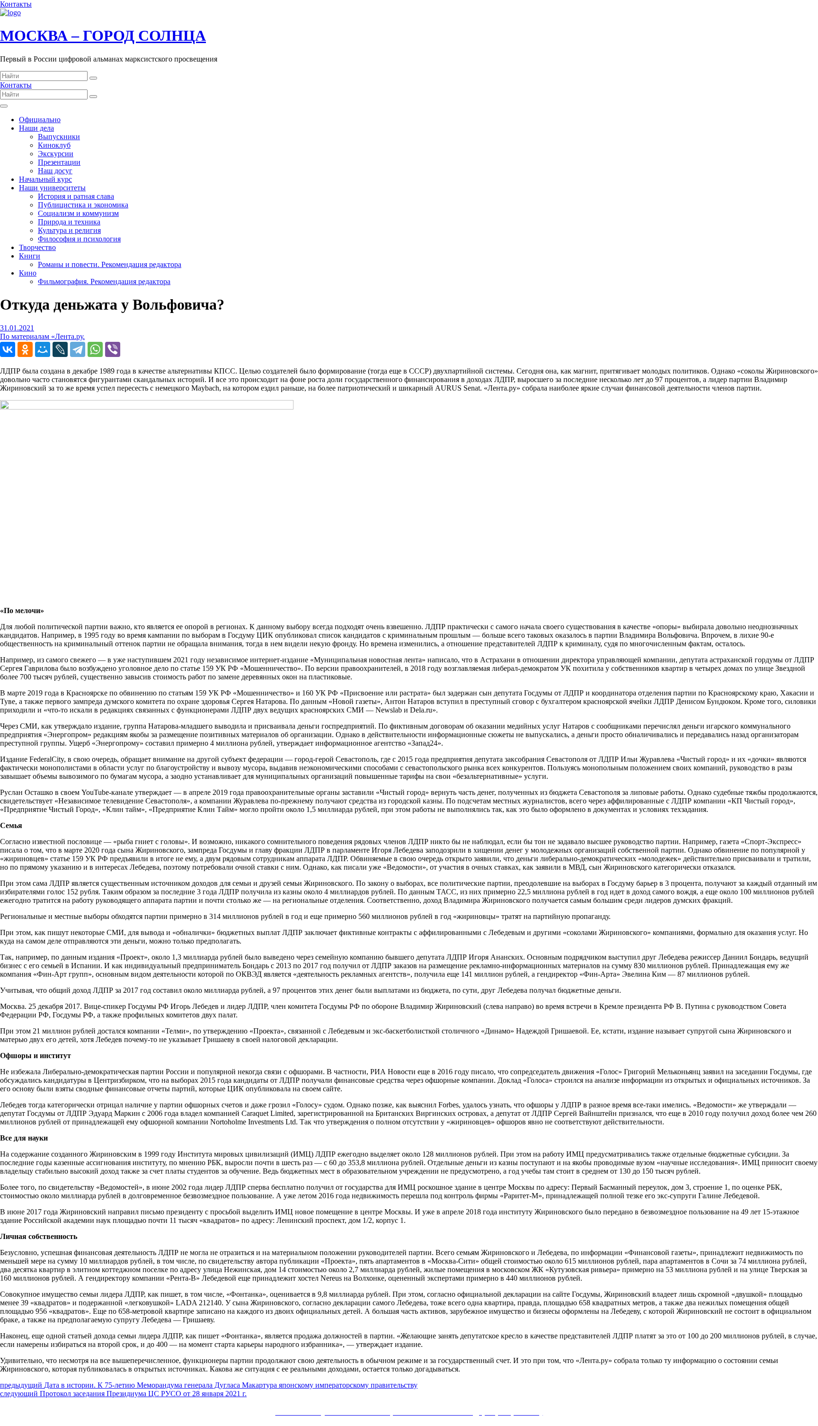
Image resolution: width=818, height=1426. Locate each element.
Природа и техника (69, 222)
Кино (27, 273)
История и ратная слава (76, 196)
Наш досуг (55, 171)
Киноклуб (54, 145)
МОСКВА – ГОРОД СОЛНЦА (103, 35)
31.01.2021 (17, 328)
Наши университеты (52, 188)
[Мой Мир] (42, 349)
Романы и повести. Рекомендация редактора (109, 264)
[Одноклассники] (25, 349)
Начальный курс (45, 179)
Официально (40, 120)
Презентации (59, 162)
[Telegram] (77, 349)
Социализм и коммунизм (78, 213)
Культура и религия (69, 230)
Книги (29, 256)
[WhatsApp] (95, 349)
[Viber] (112, 349)
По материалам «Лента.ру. (42, 336)
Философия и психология (79, 239)
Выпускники (59, 137)
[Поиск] (93, 78)
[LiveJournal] (60, 349)
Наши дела (36, 128)
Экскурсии (55, 154)
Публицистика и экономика (83, 205)
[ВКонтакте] (7, 349)
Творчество (37, 247)
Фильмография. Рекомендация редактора (104, 281)
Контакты (16, 4)
